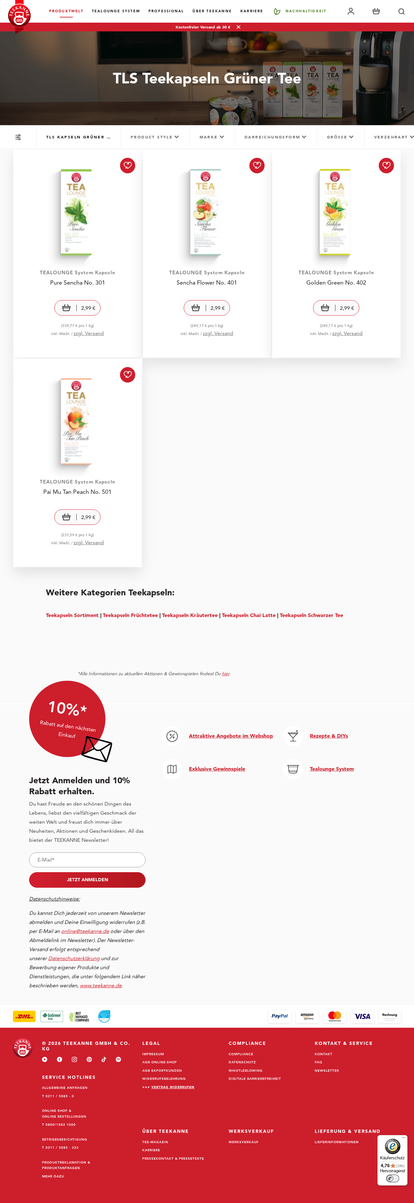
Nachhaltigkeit (306, 11)
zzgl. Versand (88, 333)
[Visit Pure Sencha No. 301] (78, 254)
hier (225, 674)
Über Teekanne (212, 11)
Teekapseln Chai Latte (249, 615)
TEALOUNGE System (116, 11)
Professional (166, 11)
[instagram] (74, 1060)
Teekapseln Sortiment (72, 615)
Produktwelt (66, 11)
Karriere (252, 11)
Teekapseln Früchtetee (130, 615)
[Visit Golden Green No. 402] (336, 254)
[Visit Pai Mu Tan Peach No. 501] (78, 463)
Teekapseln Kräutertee (190, 615)
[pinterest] (89, 1060)
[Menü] (404, 1139)
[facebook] (59, 1060)
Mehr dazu (53, 1176)
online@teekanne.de (85, 931)
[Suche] (401, 11)
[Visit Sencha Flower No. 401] (207, 254)
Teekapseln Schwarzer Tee (311, 615)
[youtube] (44, 1060)
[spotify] (118, 1060)
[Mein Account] (351, 11)
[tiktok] (104, 1060)
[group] (79, 137)
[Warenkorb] (376, 11)
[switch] (392, 1178)
